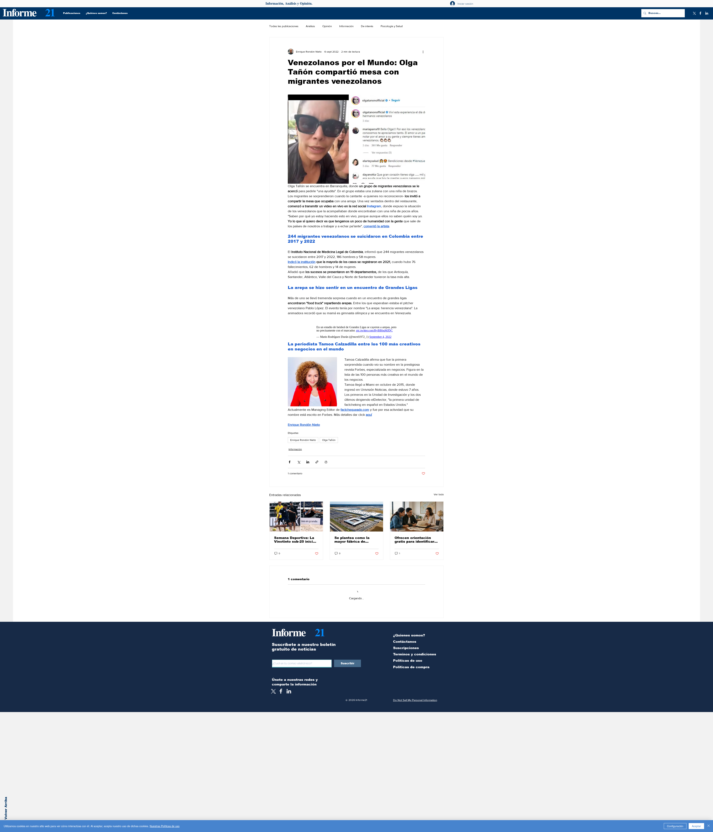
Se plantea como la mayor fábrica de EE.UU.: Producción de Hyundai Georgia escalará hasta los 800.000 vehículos (354, 538)
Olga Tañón (329, 438)
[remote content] (356, 330)
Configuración (675, 826)
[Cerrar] (708, 826)
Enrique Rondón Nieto (303, 438)
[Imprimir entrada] (326, 460)
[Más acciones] (423, 51)
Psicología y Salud (392, 26)
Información (346, 26)
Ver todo (439, 492)
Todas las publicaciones (283, 26)
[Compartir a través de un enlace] (317, 460)
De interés (367, 26)
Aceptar (696, 826)
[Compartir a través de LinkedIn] (308, 460)
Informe (19, 12)
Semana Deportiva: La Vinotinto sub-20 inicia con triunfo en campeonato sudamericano (294, 538)
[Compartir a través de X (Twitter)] (298, 460)
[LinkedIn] (707, 13)
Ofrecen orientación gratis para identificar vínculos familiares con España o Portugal (416, 538)
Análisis (310, 26)
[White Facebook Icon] (281, 689)
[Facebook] (700, 13)
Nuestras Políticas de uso (165, 826)
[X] (694, 13)
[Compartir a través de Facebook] (289, 460)
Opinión (327, 26)
